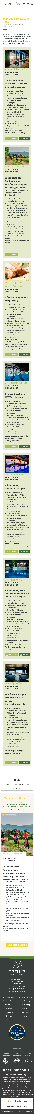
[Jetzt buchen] (32, 3)
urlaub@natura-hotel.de (17, 991)
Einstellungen (24, 1041)
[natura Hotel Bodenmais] (17, 4)
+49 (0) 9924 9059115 (17, 986)
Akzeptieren (12, 1041)
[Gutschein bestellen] (28, 3)
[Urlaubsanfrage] (24, 3)
